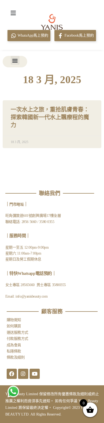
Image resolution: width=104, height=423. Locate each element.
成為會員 (14, 345)
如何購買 (14, 326)
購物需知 (14, 320)
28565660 (28, 285)
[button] (13, 13)
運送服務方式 (17, 332)
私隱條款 (14, 351)
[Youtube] (35, 374)
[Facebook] (12, 374)
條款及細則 (16, 357)
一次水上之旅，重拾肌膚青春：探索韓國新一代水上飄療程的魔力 (50, 117)
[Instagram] (23, 374)
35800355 (59, 285)
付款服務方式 (17, 339)
